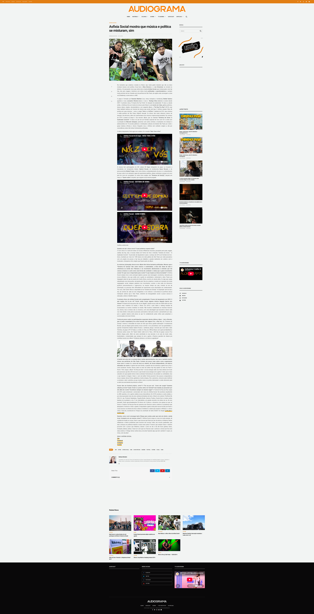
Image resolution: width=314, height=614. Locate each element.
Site (118, 438)
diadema (143, 449)
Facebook (120, 440)
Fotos (159, 552)
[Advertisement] (191, 245)
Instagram (120, 442)
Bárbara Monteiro (113, 36)
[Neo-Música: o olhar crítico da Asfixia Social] (169, 522)
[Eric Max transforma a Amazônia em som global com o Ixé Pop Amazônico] (190, 192)
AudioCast (171, 16)
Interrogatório (112, 22)
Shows (152, 16)
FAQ (3, 1)
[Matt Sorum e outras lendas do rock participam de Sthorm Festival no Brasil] (120, 523)
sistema (153, 449)
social (158, 449)
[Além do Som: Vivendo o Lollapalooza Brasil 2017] (120, 546)
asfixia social (125, 449)
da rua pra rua (137, 449)
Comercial (18, 1)
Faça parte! (24, 1)
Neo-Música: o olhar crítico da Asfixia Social (168, 533)
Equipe (13, 1)
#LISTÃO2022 (171, 605)
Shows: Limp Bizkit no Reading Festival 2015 (144, 557)
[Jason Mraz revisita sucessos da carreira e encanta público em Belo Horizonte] (190, 215)
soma (162, 449)
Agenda (111, 532)
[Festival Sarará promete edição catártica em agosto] (145, 523)
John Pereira (182, 134)
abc (116, 449)
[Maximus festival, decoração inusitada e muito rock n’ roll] (194, 522)
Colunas (143, 16)
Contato (30, 1)
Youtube (119, 444)
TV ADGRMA (161, 16)
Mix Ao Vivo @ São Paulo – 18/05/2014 (167, 554)
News (128, 16)
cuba (131, 449)
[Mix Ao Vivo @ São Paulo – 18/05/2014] (169, 545)
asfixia (119, 449)
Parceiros (8, 1)
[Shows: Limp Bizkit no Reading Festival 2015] (145, 546)
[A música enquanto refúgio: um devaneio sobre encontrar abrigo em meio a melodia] (190, 169)
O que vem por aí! (162, 605)
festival (148, 449)
